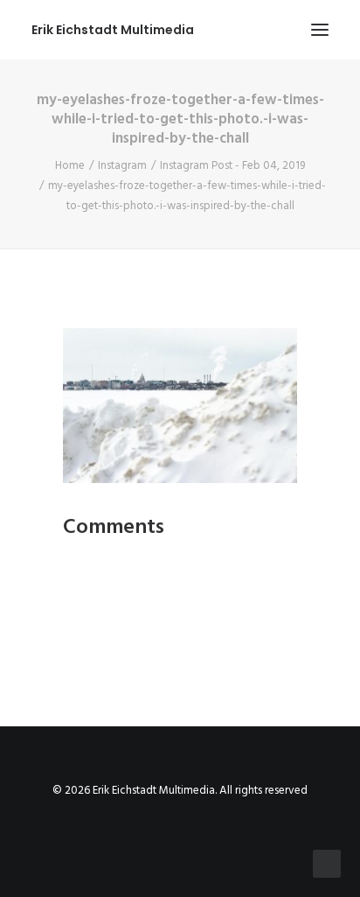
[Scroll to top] (327, 863)
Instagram (122, 166)
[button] (320, 30)
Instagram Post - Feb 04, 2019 (232, 166)
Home (70, 166)
